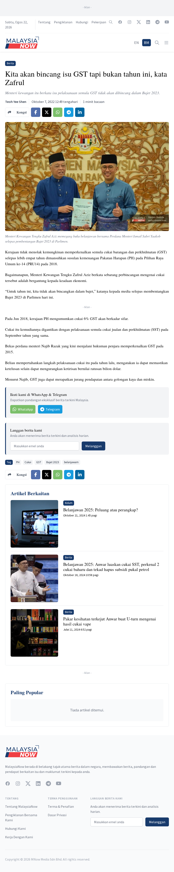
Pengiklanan (63, 22)
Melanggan (93, 446)
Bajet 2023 (52, 462)
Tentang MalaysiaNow (21, 806)
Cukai (28, 462)
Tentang (44, 22)
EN (136, 42)
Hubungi (82, 22)
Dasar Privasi (57, 815)
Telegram (53, 409)
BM (146, 42)
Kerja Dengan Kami (19, 837)
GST (38, 462)
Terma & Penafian (61, 806)
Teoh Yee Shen (15, 102)
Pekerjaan (98, 22)
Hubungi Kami (15, 828)
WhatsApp (25, 409)
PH (18, 462)
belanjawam (71, 462)
